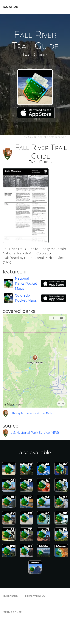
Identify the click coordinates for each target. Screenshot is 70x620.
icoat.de (10, 7)
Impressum (10, 596)
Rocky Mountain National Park (32, 413)
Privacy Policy (35, 596)
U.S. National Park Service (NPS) (34, 432)
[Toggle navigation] (65, 7)
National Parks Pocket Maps (26, 283)
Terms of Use (12, 612)
